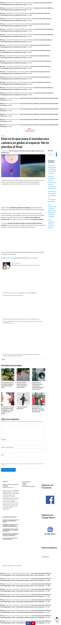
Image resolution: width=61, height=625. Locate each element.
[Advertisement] (23, 195)
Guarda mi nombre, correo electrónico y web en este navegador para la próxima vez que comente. (22, 464)
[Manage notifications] (57, 622)
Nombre (3, 439)
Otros (3, 135)
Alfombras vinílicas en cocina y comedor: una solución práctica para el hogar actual (52, 182)
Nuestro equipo (26, 481)
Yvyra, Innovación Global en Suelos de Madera (51, 223)
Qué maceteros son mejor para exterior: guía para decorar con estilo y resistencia (52, 210)
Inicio (2, 150)
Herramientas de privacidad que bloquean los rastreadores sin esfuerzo (11, 530)
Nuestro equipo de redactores (11, 484)
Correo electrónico (7, 447)
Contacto (24, 483)
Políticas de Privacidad (28, 486)
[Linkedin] (2, 359)
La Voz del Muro (33, 258)
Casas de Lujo (45, 556)
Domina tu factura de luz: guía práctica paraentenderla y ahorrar (52, 169)
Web (2, 455)
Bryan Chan (9, 258)
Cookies (24, 484)
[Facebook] (4, 359)
